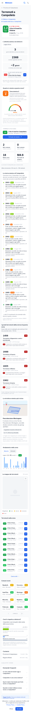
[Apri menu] (2, 3)
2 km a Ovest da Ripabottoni (11, 549)
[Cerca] (24, 3)
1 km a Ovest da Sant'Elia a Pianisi (12, 543)
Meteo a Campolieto (9, 19)
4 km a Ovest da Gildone (11, 528)
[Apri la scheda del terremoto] (24, 74)
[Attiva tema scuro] (28, 2)
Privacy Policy (11, 705)
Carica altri (14, 576)
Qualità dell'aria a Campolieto (12, 21)
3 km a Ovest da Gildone (11, 523)
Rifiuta (11, 709)
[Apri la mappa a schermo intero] (25, 478)
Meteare (8, 3)
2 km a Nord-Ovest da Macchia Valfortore (11, 564)
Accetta (19, 709)
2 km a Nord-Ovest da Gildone (12, 538)
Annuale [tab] (13, 451)
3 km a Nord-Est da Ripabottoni (12, 554)
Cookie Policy (21, 705)
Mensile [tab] (6, 451)
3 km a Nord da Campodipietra (11, 533)
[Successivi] (21, 613)
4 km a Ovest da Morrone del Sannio (11, 569)
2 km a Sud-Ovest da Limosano (11, 559)
